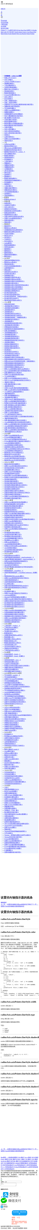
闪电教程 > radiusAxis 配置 (13, 76)
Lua (28, 32)
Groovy (24, 32)
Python (3, 30)
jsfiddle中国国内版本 (21, 1163)
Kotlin (35, 30)
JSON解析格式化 (9, 1163)
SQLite (18, 30)
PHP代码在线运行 (8, 1165)
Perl (35, 32)
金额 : (2, 1182)
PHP (14, 30)
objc (5, 32)
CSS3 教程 (34, 1159)
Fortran (32, 33)
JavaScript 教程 (5, 1161)
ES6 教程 (21, 1157)
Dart (25, 30)
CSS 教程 (28, 1159)
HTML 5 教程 (20, 1159)
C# (32, 30)
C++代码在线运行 (8, 1167)
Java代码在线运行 (20, 1165)
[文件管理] (19, 15)
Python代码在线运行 (20, 1167)
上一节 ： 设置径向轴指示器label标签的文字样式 (16, 904)
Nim (17, 33)
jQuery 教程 (4, 1159)
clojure (20, 32)
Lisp (20, 33)
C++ (6, 30)
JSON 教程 (34, 1157)
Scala (10, 33)
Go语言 (10, 30)
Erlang (6, 33)
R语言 (29, 30)
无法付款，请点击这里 (19, 1212)
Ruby (2, 32)
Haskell (14, 33)
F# (8, 32)
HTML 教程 (12, 1159)
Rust (22, 30)
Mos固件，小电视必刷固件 (9, 1157)
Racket (24, 33)
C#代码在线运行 (9, 1169)
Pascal (32, 32)
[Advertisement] (19, 55)
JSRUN (3, 9)
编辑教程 (4, 902)
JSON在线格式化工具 (26, 1161)
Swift (16, 32)
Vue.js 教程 (27, 1157)
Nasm (28, 33)
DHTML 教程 (14, 1161)
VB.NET (12, 32)
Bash (2, 33)
